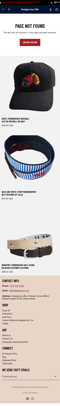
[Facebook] (27, 398)
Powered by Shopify (40, 387)
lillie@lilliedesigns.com (19, 290)
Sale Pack (6, 317)
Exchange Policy (9, 353)
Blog (4, 357)
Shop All (6, 310)
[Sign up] (55, 376)
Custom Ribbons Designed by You (17, 320)
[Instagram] (32, 398)
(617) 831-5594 (17, 286)
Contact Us (7, 338)
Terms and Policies (30, 393)
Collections (7, 313)
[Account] (50, 9)
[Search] (9, 9)
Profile (5, 323)
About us (6, 335)
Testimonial (7, 363)
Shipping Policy (9, 360)
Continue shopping (30, 42)
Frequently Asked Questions (15, 342)
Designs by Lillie (25, 387)
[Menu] (3, 9)
